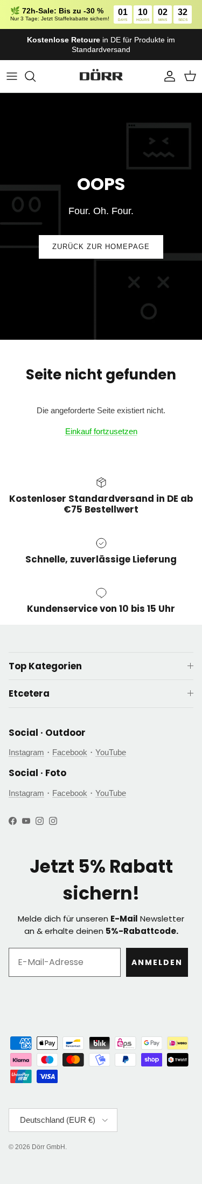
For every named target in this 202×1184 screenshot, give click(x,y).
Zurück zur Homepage (101, 247)
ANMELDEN (157, 962)
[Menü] (12, 76)
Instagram (26, 752)
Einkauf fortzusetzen (101, 431)
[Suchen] (35, 76)
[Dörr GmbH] (101, 76)
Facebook (69, 752)
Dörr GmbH (48, 1147)
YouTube (110, 752)
